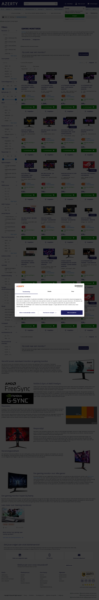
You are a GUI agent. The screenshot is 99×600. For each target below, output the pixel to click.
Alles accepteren (71, 312)
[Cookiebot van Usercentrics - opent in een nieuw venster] (76, 286)
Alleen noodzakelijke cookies (27, 312)
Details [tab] (49, 291)
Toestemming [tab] (26, 291)
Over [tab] (72, 291)
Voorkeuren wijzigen (48, 312)
